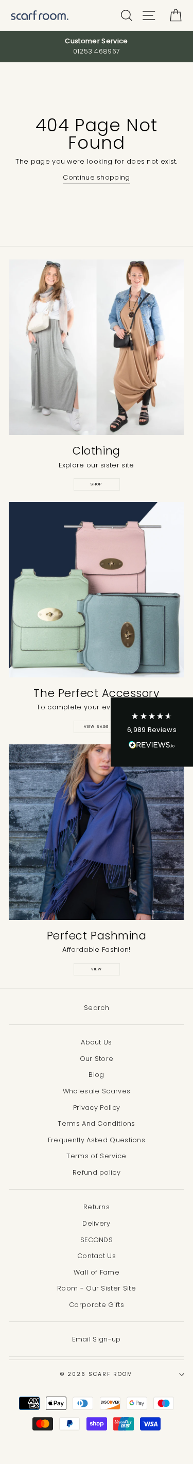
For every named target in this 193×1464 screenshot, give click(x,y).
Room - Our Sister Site (96, 1288)
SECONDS (96, 1239)
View (96, 969)
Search (96, 1007)
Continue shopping (96, 177)
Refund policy (96, 1172)
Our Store (97, 1058)
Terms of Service (96, 1156)
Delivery (96, 1223)
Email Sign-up (96, 1339)
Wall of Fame (96, 1272)
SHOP (96, 484)
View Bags (96, 726)
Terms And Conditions (96, 1123)
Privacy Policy (96, 1107)
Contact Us (96, 1255)
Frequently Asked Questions (96, 1140)
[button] (152, 732)
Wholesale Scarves (96, 1091)
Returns (96, 1206)
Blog (96, 1074)
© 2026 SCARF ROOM (96, 1374)
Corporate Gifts (96, 1304)
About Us (96, 1042)
